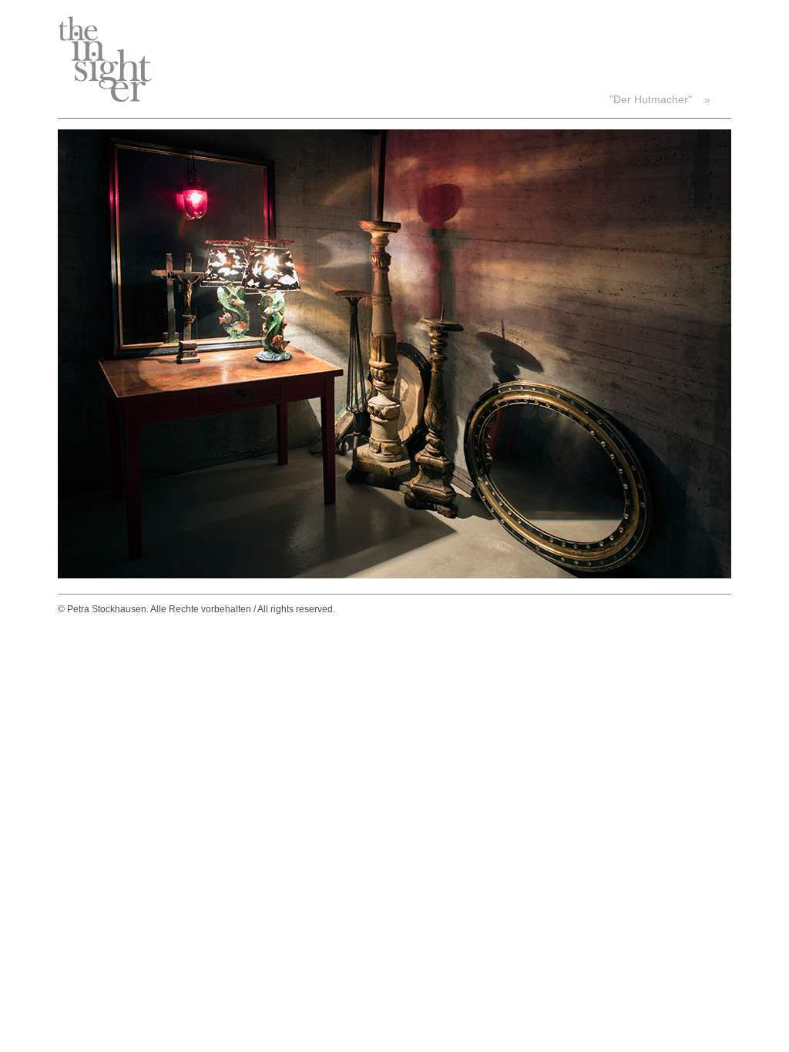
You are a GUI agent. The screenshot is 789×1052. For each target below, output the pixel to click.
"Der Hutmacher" (650, 99)
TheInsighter (105, 59)
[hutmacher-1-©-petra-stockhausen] (394, 574)
